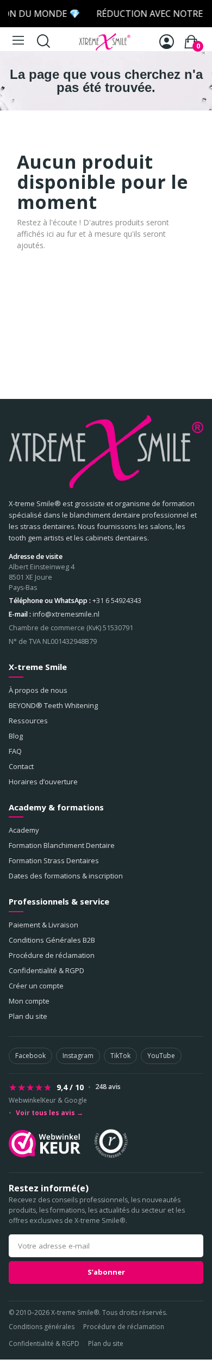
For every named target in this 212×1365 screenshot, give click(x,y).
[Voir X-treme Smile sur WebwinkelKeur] (44, 1143)
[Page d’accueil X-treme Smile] (106, 451)
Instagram (78, 1055)
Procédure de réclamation (52, 955)
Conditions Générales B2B (52, 940)
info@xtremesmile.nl (66, 614)
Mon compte (29, 1001)
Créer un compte (36, 986)
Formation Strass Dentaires (54, 860)
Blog (16, 736)
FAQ (15, 751)
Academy (24, 830)
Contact (21, 766)
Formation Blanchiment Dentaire (62, 845)
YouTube (161, 1055)
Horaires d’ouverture (43, 781)
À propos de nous (38, 690)
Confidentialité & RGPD (46, 970)
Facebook (30, 1055)
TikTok (120, 1055)
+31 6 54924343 (116, 600)
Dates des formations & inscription (66, 876)
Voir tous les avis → (49, 1113)
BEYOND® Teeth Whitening (53, 705)
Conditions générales (41, 1326)
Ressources (28, 720)
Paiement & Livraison (43, 925)
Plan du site (28, 1016)
